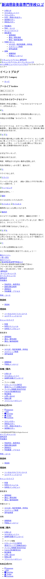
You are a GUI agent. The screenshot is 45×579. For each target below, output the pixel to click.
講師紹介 (7, 289)
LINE (6, 412)
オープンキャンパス (8, 276)
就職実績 (12, 53)
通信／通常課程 (15, 37)
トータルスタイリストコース (15, 314)
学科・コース (9, 28)
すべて (7, 82)
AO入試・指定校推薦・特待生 (20, 44)
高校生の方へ (9, 22)
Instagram (9, 410)
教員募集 (7, 394)
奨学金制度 (13, 49)
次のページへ (5, 260)
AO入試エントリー (11, 13)
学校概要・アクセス (12, 291)
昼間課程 (12, 35)
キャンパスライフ (11, 31)
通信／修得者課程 (16, 40)
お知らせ (7, 10)
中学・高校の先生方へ (13, 17)
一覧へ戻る (4, 257)
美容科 (7, 304)
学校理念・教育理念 (12, 284)
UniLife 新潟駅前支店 (12, 391)
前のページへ (5, 255)
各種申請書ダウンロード (14, 378)
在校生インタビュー (12, 329)
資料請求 (3, 278)
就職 (6, 51)
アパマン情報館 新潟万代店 (15, 389)
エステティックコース (13, 316)
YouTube (9, 414)
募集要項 (7, 33)
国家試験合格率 (10, 287)
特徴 (6, 324)
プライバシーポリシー (13, 401)
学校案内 (7, 26)
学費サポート (9, 42)
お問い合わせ (9, 396)
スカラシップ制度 (16, 47)
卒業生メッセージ (16, 56)
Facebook (9, 418)
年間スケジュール (11, 326)
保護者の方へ (9, 20)
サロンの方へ (9, 15)
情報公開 (7, 398)
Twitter (8, 416)
